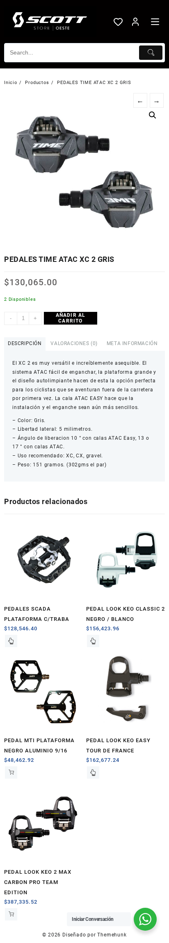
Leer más (11, 641)
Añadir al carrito (71, 318)
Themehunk (111, 935)
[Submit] (150, 52)
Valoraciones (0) (74, 343)
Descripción (25, 343)
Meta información (132, 343)
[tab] (25, 344)
